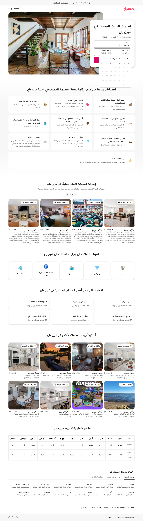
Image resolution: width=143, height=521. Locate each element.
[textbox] (121, 53)
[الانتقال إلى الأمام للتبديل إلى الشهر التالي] (103, 58)
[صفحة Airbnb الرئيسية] (129, 9)
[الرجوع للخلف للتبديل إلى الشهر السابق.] (127, 58)
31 (119, 85)
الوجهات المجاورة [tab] (129, 477)
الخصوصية (116, 517)
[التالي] (67, 194)
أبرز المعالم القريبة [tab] (97, 477)
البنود (109, 517)
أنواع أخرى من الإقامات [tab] (113, 477)
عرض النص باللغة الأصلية (60, 3)
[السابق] (75, 194)
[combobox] (112, 45)
